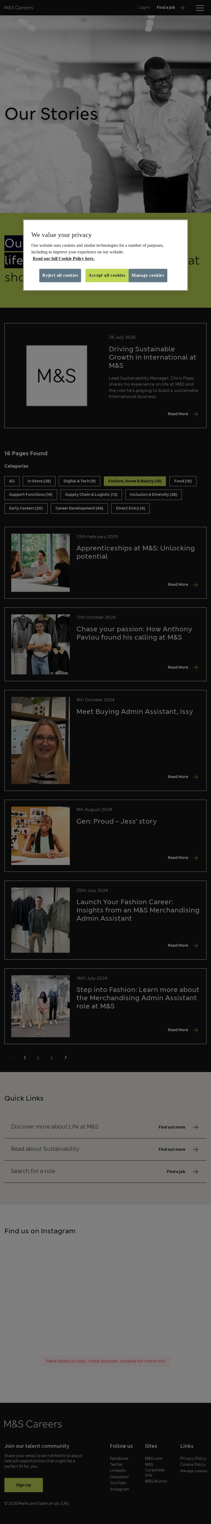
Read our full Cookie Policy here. (64, 258)
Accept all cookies (106, 275)
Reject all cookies (60, 275)
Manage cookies (148, 275)
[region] (105, 255)
